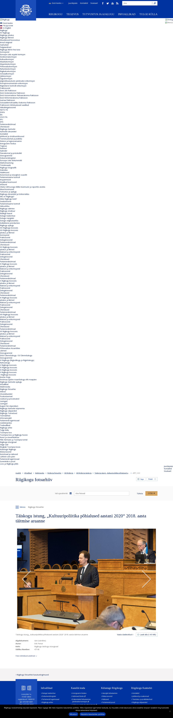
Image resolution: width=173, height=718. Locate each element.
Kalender (3, 151)
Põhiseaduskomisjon (8, 66)
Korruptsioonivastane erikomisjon (14, 83)
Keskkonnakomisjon (8, 57)
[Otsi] (154, 3)
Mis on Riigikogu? (7, 196)
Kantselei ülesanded (8, 131)
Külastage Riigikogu (8, 449)
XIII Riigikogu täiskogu (84, 473)
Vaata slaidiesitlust (124, 634)
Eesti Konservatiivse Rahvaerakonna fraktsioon (19, 95)
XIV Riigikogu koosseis (9, 228)
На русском (8, 25)
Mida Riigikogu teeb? (8, 199)
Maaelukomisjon (7, 61)
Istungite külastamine (109, 693)
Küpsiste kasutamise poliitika (92, 714)
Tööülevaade (5, 165)
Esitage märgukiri (7, 218)
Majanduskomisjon (8, 64)
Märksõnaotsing (6, 163)
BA (1, 114)
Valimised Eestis (78, 696)
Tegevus (72, 14)
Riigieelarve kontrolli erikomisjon (13, 86)
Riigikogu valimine (7, 208)
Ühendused (4, 126)
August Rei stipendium (9, 406)
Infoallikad (127, 14)
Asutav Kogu (5, 377)
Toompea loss (6, 432)
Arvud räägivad (6, 42)
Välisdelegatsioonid (8, 107)
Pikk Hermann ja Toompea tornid (13, 440)
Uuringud (3, 401)
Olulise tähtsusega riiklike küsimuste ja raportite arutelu (22, 187)
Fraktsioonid (5, 88)
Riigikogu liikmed (7, 37)
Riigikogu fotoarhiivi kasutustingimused (33, 675)
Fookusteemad (6, 396)
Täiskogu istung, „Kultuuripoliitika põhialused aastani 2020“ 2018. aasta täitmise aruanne (126, 473)
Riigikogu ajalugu (7, 225)
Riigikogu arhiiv (6, 427)
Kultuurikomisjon (7, 59)
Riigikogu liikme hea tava (10, 49)
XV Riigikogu (5, 33)
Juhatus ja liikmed (7, 232)
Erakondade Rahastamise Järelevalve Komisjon (81, 700)
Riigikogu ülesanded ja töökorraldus (14, 194)
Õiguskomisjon (6, 78)
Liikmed (3, 350)
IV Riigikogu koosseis (8, 367)
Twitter (108, 3)
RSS (117, 3)
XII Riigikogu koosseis (9, 247)
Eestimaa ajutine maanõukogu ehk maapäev (18, 379)
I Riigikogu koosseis (8, 375)
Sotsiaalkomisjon (7, 73)
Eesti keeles (57, 3)
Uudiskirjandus (6, 423)
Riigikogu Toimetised (8, 413)
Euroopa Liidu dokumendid (11, 160)
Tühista (140, 493)
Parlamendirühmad (8, 124)
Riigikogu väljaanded (8, 411)
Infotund (3, 184)
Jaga (142, 479)
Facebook (103, 3)
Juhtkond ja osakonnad (140, 696)
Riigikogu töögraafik (8, 167)
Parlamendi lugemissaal (9, 420)
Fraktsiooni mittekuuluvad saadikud (14, 105)
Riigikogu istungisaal (8, 442)
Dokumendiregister (8, 158)
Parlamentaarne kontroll (10, 177)
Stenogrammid (6, 155)
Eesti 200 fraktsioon (8, 90)
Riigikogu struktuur (7, 211)
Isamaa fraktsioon (7, 100)
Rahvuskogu (5, 362)
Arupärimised (5, 179)
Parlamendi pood (108, 702)
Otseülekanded (6, 394)
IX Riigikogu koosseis (8, 297)
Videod (3, 391)
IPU (1, 119)
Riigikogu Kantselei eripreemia (12, 408)
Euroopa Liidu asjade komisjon (12, 54)
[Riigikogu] (26, 10)
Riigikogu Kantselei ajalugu (11, 382)
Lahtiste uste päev (7, 456)
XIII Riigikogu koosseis (9, 230)
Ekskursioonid (5, 452)
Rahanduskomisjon (8, 69)
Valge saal (4, 444)
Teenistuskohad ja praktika (11, 139)
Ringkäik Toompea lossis (10, 447)
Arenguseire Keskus (8, 143)
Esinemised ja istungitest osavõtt (13, 175)
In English (7, 28)
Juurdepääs (73, 3)
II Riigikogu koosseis (8, 372)
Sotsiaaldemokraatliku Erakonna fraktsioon (17, 102)
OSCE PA (3, 117)
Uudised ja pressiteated (9, 399)
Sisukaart (94, 3)
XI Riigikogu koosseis (8, 264)
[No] (170, 711)
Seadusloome (5, 201)
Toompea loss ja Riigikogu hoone (14, 435)
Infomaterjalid (6, 418)
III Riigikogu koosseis (8, 370)
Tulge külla (148, 14)
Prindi (150, 479)
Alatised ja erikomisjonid (10, 252)
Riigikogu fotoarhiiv (8, 389)
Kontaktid (84, 3)
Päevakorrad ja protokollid (11, 153)
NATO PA (4, 110)
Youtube (112, 3)
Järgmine (146, 579)
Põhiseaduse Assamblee (10, 348)
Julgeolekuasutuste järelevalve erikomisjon (17, 81)
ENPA (2, 112)
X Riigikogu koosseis (8, 281)
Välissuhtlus (4, 206)
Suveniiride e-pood (7, 461)
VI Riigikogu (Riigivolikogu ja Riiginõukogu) (17, 360)
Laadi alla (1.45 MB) (148, 634)
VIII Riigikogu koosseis (9, 314)
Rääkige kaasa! (6, 213)
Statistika (3, 170)
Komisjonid (4, 52)
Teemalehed (5, 415)
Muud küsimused (7, 189)
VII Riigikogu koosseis (9, 331)
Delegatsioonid (6, 240)
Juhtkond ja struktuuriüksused (12, 136)
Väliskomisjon (5, 76)
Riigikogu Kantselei (7, 129)
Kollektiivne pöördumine (10, 223)
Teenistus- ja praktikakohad (142, 699)
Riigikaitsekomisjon (8, 71)
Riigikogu (56, 14)
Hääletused (4, 172)
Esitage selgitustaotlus (9, 220)
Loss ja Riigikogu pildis (9, 464)
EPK (1, 122)
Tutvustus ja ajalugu (98, 14)
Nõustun (73, 714)
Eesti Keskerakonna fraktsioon (12, 93)
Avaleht (18, 473)
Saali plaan (4, 45)
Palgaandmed (5, 47)
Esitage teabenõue (7, 216)
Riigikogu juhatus (7, 35)
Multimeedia (5, 387)
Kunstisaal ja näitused (9, 454)
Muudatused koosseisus (10, 40)
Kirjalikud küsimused (8, 182)
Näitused (105, 699)
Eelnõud (3, 148)
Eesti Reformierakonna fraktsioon (14, 98)
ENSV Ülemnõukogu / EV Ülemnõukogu (16, 355)
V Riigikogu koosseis (8, 365)
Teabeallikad (5, 425)
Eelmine (26, 579)
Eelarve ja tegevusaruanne (11, 141)
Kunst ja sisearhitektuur (9, 437)
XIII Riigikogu (68, 473)
